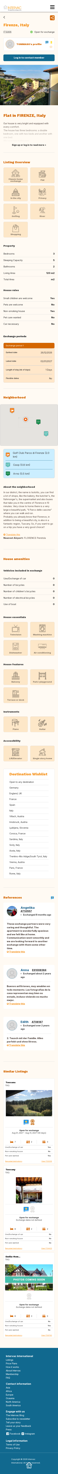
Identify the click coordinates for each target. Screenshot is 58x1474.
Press (9, 1429)
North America (13, 1402)
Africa (9, 1391)
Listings (9, 1360)
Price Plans (11, 1363)
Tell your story (13, 1422)
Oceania (10, 1398)
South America (13, 1405)
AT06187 (37, 1021)
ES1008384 (39, 970)
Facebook (15, 1433)
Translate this (12, 534)
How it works (12, 1367)
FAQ (8, 1377)
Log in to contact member (29, 57)
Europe (9, 1394)
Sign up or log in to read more (28, 145)
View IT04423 (46, 1248)
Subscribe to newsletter (18, 1419)
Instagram (30, 1433)
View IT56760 (46, 1335)
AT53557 (26, 911)
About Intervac (13, 1370)
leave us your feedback (18, 1426)
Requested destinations (13, 1161)
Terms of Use (13, 1444)
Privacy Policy (13, 1448)
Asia (8, 1387)
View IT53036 (46, 1161)
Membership (12, 1374)
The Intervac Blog (15, 1415)
